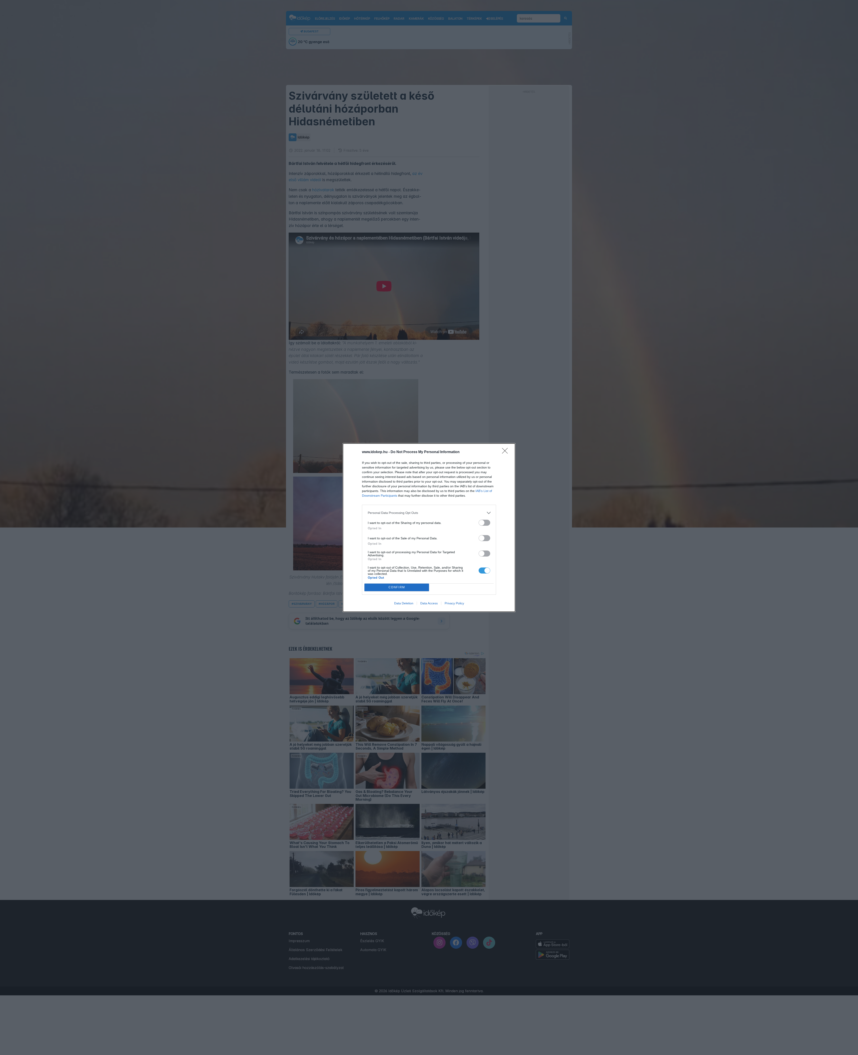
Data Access (429, 603)
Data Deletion (403, 603)
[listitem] (429, 513)
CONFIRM (397, 587)
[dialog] (429, 527)
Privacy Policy (454, 603)
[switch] (484, 523)
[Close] (506, 452)
